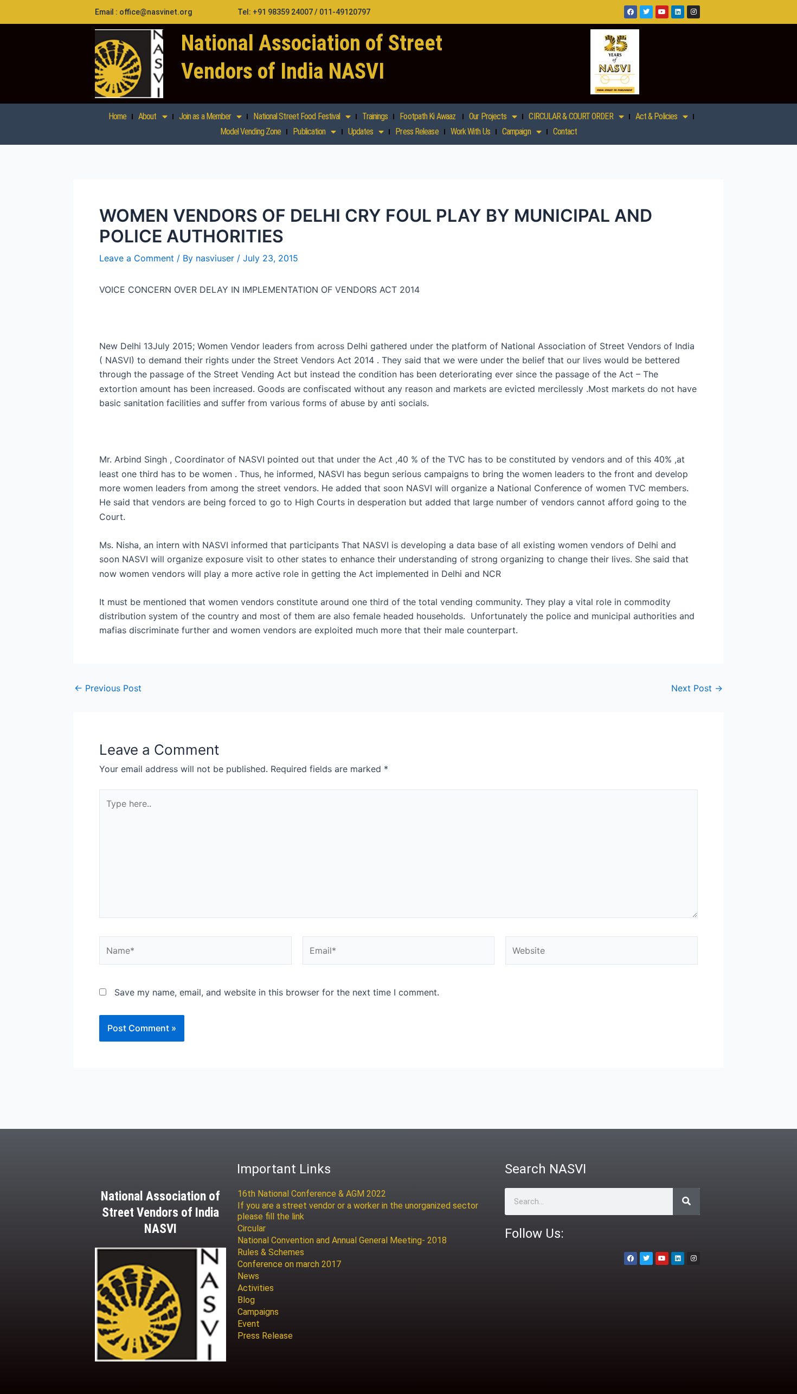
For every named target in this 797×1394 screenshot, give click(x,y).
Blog (246, 1300)
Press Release (416, 131)
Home (117, 116)
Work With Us (470, 131)
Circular (251, 1228)
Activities (255, 1288)
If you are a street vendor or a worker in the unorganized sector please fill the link (357, 1211)
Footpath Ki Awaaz (428, 116)
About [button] (147, 116)
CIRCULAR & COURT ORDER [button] (571, 116)
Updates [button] (361, 131)
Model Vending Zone (250, 131)
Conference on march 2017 (289, 1264)
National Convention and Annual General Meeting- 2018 (342, 1240)
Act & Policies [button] (656, 116)
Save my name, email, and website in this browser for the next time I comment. (276, 992)
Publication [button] (309, 131)
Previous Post (108, 688)
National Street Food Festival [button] (296, 116)
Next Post (697, 688)
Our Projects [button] (487, 116)
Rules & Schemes (270, 1252)
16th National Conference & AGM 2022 (311, 1194)
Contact (565, 131)
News (248, 1276)
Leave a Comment (136, 258)
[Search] (686, 1201)
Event (248, 1324)
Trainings (375, 116)
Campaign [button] (516, 131)
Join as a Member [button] (205, 116)
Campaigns (258, 1312)
